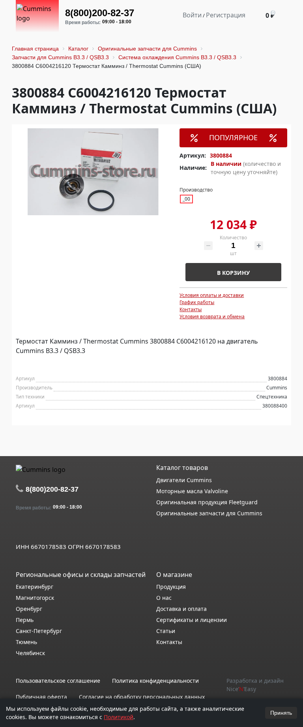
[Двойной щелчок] (21, 529)
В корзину (233, 272)
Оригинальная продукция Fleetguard (207, 502)
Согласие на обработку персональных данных (142, 697)
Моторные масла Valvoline (192, 491)
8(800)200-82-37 (99, 13)
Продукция (171, 586)
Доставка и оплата (181, 608)
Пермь (25, 620)
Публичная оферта (41, 697)
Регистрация (225, 15)
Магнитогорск (35, 597)
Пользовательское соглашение (58, 680)
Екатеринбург (34, 586)
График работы (197, 302)
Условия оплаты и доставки (212, 295)
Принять (281, 713)
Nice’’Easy (241, 689)
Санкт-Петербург (39, 631)
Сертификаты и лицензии (191, 620)
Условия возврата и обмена (212, 316)
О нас (164, 597)
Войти (192, 15)
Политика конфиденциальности (155, 680)
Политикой (118, 717)
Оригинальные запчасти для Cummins (209, 513)
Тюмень (26, 642)
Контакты (191, 309)
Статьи (165, 631)
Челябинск (30, 653)
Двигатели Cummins (184, 480)
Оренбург (29, 608)
